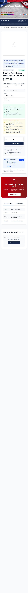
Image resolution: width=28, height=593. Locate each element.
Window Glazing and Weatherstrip (19, 27)
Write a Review (14, 243)
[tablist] (14, 203)
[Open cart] (22, 21)
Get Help (21, 160)
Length (5, 98)
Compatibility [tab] (19, 203)
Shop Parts (6, 27)
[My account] (19, 21)
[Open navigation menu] (25, 21)
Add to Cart (15, 143)
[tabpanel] (14, 215)
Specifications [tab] (8, 203)
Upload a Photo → (14, 194)
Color (5, 93)
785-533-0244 (6, 20)
